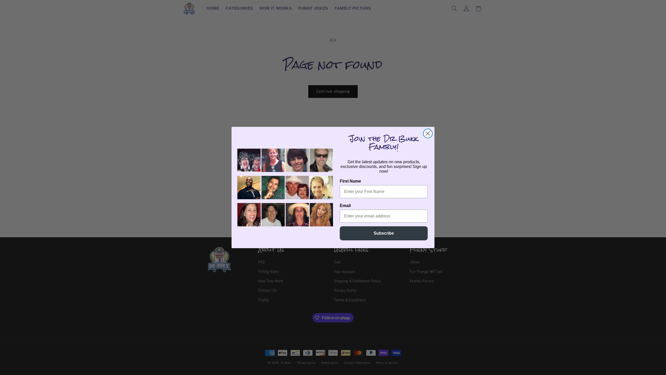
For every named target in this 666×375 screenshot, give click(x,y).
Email (345, 205)
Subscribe (384, 233)
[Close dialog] (427, 133)
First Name (350, 181)
